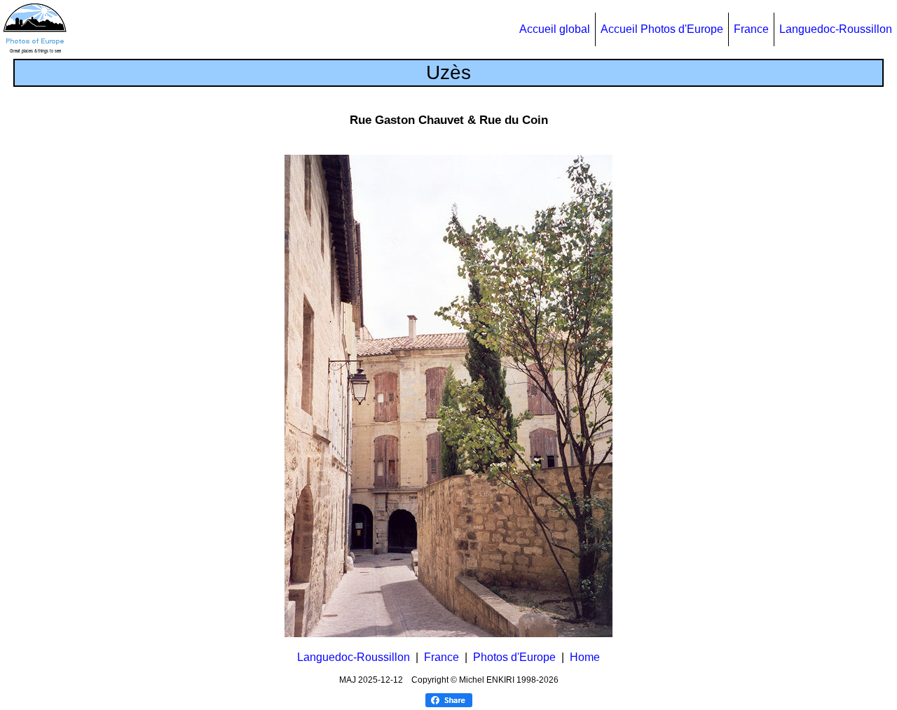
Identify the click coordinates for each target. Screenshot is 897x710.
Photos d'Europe (514, 657)
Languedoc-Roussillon (835, 29)
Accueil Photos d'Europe (662, 29)
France (751, 29)
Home (585, 657)
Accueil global (554, 29)
